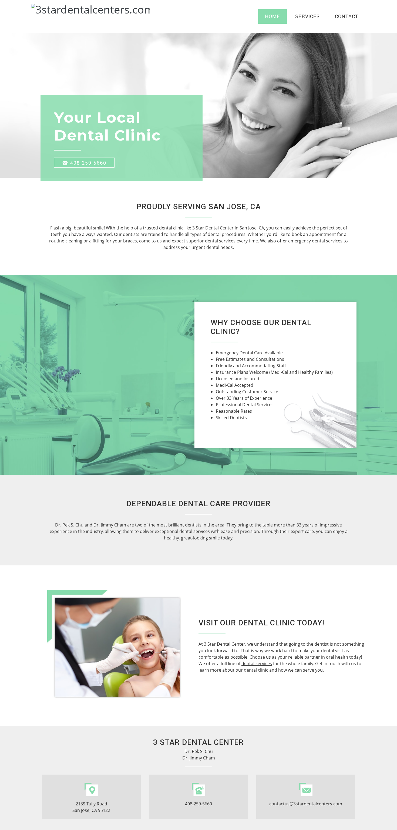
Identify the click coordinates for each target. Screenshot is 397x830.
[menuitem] (272, 16)
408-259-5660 (198, 804)
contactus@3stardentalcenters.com (305, 804)
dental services (256, 663)
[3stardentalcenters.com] (58, 16)
